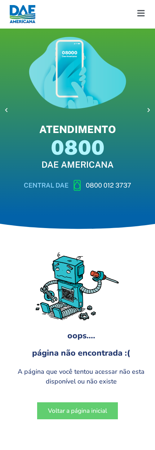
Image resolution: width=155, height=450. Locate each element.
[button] (6, 110)
